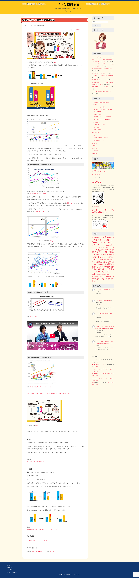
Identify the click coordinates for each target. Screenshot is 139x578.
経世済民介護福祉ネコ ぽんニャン (102, 119)
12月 (97, 362)
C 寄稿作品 (94, 104)
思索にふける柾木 (98, 114)
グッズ (99, 243)
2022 (93, 373)
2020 (93, 382)
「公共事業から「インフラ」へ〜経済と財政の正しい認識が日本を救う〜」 (48, 393)
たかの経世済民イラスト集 (100, 112)
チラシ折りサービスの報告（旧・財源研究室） (103, 75)
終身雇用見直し (105, 274)
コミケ (106, 242)
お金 (106, 237)
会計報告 (96, 150)
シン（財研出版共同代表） (103, 343)
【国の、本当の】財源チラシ (38, 551)
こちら (54, 62)
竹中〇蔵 (98, 274)
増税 (97, 257)
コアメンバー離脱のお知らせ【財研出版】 (102, 91)
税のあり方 (104, 269)
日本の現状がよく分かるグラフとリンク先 (36, 461)
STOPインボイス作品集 (99, 107)
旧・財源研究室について (92, 4)
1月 (96, 364)
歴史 (94, 267)
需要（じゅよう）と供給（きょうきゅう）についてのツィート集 (42, 529)
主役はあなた (100, 250)
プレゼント (105, 247)
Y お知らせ (94, 148)
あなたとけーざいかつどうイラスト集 (103, 109)
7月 (107, 369)
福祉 (96, 269)
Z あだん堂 (94, 153)
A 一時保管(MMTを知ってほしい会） (100, 102)
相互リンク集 (96, 174)
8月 (109, 369)
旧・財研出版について (104, 4)
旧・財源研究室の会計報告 (98, 73)
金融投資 (110, 276)
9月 (111, 369)
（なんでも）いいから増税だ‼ (102, 289)
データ (105, 245)
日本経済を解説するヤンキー (101, 137)
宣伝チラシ (105, 257)
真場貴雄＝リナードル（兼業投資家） (103, 116)
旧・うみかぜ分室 (98, 127)
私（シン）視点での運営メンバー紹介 (104, 341)
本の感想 (108, 264)
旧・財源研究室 (69, 5)
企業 (109, 250)
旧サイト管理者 (40, 25)
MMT (99, 237)
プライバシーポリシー (12, 572)
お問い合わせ (10, 570)
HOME (24, 4)
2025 (93, 360)
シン (100, 315)
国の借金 (98, 255)
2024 (93, 364)
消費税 (102, 267)
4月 (101, 364)
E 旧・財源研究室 (96, 122)
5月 (103, 364)
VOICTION (96, 182)
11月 (94, 366)
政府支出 (104, 260)
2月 (98, 364)
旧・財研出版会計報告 (97, 80)
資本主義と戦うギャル (99, 140)
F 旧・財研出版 (95, 132)
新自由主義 (102, 262)
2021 (93, 378)
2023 (93, 369)
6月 (105, 369)
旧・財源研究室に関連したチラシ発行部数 (102, 68)
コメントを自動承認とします (99, 57)
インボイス (103, 241)
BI (94, 237)
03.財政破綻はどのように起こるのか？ (38, 540)
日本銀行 (98, 264)
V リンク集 (94, 143)
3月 (99, 360)
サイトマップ (10, 567)
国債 (105, 255)
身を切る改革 (101, 276)
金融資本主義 (99, 278)
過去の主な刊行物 (31, 4)
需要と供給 (52, 551)
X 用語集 (94, 145)
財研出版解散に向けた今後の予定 (100, 86)
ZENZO (96, 206)
